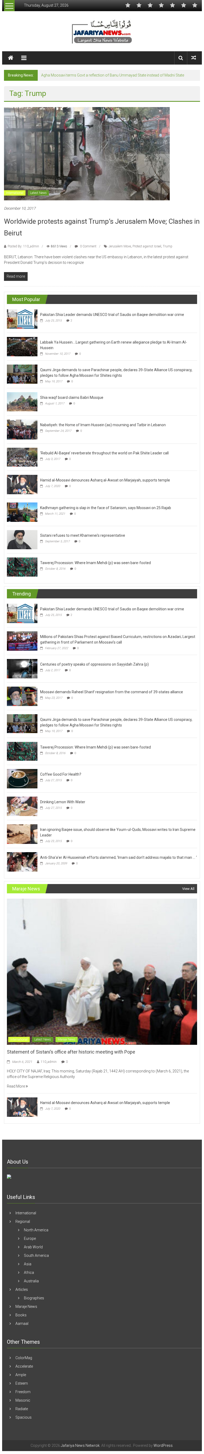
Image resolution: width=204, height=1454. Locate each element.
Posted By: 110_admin (23, 246)
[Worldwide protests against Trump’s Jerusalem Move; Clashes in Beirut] (87, 153)
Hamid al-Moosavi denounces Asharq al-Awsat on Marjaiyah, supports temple (105, 480)
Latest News (38, 193)
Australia (31, 1281)
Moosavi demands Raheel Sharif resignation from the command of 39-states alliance (111, 692)
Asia (27, 1264)
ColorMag (23, 1358)
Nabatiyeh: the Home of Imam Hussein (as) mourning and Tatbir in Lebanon (103, 425)
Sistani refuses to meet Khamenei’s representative (82, 535)
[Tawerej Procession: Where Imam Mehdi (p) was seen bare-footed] (22, 567)
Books (21, 1315)
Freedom (23, 1392)
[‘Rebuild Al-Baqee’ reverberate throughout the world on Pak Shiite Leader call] (22, 457)
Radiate (21, 1409)
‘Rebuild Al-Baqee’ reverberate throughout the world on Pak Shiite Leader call (104, 453)
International (14, 193)
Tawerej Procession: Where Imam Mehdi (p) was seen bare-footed (95, 563)
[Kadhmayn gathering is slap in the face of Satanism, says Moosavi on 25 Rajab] (22, 512)
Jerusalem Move (120, 246)
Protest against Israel (147, 246)
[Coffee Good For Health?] (22, 778)
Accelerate (24, 1366)
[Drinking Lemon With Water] (22, 806)
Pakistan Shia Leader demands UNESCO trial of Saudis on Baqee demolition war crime (112, 314)
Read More (16, 1086)
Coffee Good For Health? (60, 774)
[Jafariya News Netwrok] (10, 58)
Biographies (34, 1298)
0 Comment (87, 246)
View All (188, 889)
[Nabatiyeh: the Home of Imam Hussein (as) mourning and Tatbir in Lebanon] (22, 429)
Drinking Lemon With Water (62, 802)
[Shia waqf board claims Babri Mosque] (22, 401)
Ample (20, 1375)
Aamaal (21, 1323)
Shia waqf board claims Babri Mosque (71, 397)
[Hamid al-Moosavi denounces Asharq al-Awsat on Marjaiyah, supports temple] (22, 484)
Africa (29, 1272)
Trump (167, 246)
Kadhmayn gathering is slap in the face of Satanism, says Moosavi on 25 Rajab (105, 508)
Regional (22, 1221)
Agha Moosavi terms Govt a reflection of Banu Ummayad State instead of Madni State (112, 75)
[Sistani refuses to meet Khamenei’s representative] (22, 539)
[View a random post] (193, 58)
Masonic (22, 1400)
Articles (21, 1289)
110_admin (49, 1062)
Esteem (21, 1383)
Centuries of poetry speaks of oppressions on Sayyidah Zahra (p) (94, 664)
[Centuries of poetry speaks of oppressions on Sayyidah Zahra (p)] (22, 668)
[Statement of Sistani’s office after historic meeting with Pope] (102, 971)
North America (36, 1230)
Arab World (33, 1247)
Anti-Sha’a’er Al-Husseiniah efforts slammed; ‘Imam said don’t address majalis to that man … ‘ (118, 857)
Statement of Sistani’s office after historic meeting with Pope (71, 1052)
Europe (30, 1238)
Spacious (23, 1417)
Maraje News (66, 1039)
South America (36, 1255)
